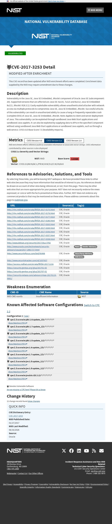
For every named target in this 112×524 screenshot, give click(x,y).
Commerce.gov (67, 487)
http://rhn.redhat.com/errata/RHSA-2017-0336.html (31, 231)
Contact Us (22, 473)
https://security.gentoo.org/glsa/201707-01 (27, 271)
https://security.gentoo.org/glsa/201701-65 (27, 268)
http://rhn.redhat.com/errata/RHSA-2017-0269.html (31, 228)
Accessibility (18, 484)
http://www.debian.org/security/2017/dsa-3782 (29, 242)
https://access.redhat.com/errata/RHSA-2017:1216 (30, 264)
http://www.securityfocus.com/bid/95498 (26, 253)
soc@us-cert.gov (98, 471)
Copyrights (43, 484)
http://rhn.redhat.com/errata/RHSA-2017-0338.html (31, 239)
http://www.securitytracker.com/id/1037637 (27, 260)
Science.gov (79, 487)
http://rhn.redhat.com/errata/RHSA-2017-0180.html (31, 220)
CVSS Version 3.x (54, 140)
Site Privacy (7, 484)
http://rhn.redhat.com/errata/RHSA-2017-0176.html (31, 213)
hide (26, 316)
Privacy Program (31, 484)
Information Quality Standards (47, 487)
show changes (34, 401)
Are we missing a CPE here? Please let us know (26, 389)
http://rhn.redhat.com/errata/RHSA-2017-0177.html (31, 217)
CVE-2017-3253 (16, 416)
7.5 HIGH (74, 159)
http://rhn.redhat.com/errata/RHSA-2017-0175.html (31, 209)
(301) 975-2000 (13, 468)
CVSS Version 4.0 (34, 140)
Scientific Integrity (27, 487)
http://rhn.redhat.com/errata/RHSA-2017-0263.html (31, 224)
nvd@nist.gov (20, 200)
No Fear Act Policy (77, 484)
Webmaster (11, 473)
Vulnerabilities (15, 53)
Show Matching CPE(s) (17, 323)
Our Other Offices (36, 473)
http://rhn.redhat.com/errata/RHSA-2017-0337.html (31, 235)
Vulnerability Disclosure (59, 484)
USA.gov (89, 487)
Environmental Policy (99, 484)
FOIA (87, 484)
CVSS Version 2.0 (74, 140)
